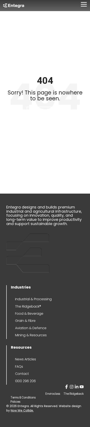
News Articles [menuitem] (25, 359)
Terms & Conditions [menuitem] (23, 397)
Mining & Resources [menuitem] (31, 335)
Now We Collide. (22, 410)
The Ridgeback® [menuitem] (28, 306)
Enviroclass (52, 393)
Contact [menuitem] (22, 373)
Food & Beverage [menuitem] (29, 313)
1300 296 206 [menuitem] (25, 381)
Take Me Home (45, 112)
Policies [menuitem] (15, 401)
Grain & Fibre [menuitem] (25, 320)
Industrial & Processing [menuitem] (33, 299)
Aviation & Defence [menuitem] (30, 328)
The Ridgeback (73, 393)
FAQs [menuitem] (19, 366)
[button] (84, 4)
